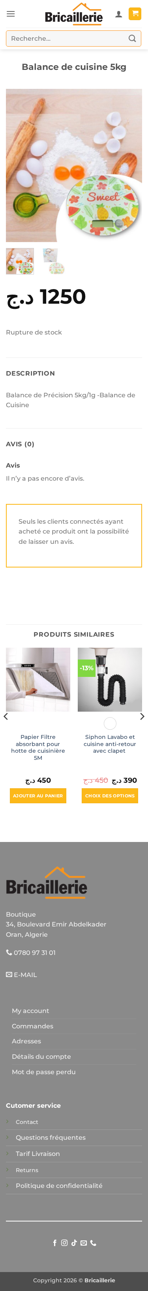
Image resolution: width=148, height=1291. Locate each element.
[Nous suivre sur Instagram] (64, 1243)
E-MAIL (24, 975)
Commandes (32, 1026)
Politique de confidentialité (59, 1186)
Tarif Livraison (38, 1154)
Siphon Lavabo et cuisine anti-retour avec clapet (110, 744)
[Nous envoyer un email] (84, 1243)
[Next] (129, 165)
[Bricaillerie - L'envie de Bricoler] (74, 14)
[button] (10, 13)
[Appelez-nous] (93, 1243)
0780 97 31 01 (34, 953)
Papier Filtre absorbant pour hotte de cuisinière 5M (38, 747)
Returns (27, 1170)
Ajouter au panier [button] (38, 796)
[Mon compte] (119, 14)
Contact (27, 1122)
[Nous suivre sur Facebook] (54, 1243)
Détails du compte (41, 1056)
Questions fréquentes (51, 1137)
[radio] (110, 723)
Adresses (26, 1041)
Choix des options (110, 796)
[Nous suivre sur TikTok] (74, 1243)
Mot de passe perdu (44, 1072)
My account (30, 1011)
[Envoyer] (133, 38)
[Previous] (18, 165)
